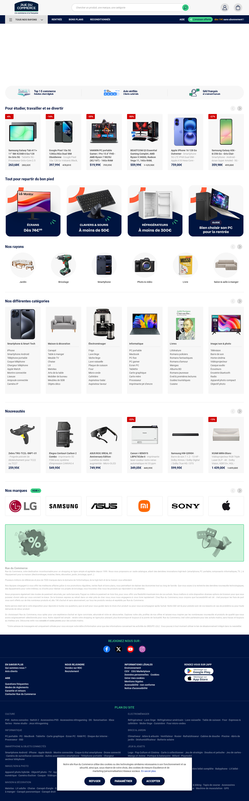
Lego (130, 752)
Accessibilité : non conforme (139, 684)
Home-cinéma (218, 358)
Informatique (136, 343)
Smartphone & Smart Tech (21, 343)
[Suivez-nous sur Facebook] (106, 649)
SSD (21, 739)
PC (21, 736)
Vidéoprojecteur (219, 361)
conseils (43, 621)
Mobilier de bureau (57, 376)
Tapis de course (211, 785)
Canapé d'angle (45, 788)
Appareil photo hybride (17, 772)
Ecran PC (134, 365)
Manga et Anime (137, 755)
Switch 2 (34, 720)
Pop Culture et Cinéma (147, 752)
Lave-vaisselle (193, 720)
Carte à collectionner (172, 752)
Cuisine (174, 384)
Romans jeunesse (179, 372)
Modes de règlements (16, 687)
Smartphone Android (18, 354)
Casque (42, 775)
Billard (175, 755)
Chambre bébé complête (200, 768)
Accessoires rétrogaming (73, 720)
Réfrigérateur (135, 720)
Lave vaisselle (96, 361)
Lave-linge (150, 720)
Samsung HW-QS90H (182, 453)
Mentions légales (133, 681)
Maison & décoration (59, 343)
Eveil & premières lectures (183, 376)
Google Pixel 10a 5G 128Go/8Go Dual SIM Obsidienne (60, 153)
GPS (226, 788)
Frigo (91, 350)
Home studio (20, 723)
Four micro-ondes (176, 723)
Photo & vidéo (144, 282)
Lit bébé (233, 768)
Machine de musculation (209, 788)
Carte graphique (137, 372)
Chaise (51, 361)
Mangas (174, 365)
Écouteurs (216, 369)
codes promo (55, 621)
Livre (185, 282)
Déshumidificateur (146, 739)
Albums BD (175, 369)
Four (91, 369)
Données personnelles (136, 674)
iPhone (11, 350)
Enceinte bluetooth (220, 372)
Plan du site (124, 707)
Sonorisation (100, 720)
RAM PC (81, 736)
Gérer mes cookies (134, 678)
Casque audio (218, 365)
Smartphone (104, 282)
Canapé (52, 350)
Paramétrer (123, 781)
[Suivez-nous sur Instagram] (142, 649)
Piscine (226, 736)
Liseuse (11, 376)
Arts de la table (56, 372)
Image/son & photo (221, 343)
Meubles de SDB (56, 380)
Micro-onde (94, 372)
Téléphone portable (17, 358)
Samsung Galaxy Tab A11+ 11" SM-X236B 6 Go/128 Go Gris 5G (22, 153)
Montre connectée (16, 372)
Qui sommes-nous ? (15, 668)
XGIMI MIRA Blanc (222, 453)
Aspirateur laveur (98, 384)
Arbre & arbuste (150, 736)
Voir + (35, 490)
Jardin (22, 282)
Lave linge (94, 354)
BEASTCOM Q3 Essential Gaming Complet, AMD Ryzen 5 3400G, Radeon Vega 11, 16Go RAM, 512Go (143, 157)
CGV (126, 671)
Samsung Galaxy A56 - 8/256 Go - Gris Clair (224, 152)
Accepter (153, 781)
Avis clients (11, 671)
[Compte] (225, 7)
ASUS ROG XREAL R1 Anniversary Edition (101, 455)
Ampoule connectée (17, 380)
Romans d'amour (179, 361)
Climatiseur (134, 736)
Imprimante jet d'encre (140, 384)
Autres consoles (19, 720)
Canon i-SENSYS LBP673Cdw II (139, 455)
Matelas (52, 369)
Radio (214, 376)
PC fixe (133, 358)
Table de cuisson (211, 720)
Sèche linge (94, 358)
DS (90, 720)
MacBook (29, 736)
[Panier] (238, 7)
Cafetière (93, 376)
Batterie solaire (165, 739)
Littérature (175, 350)
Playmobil (186, 755)
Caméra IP (12, 384)
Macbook (134, 354)
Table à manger (56, 354)
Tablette (133, 369)
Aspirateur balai (97, 380)
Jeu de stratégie (194, 752)
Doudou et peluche (214, 752)
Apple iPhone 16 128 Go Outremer (184, 152)
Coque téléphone (16, 361)
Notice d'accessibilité (136, 688)
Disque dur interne (97, 736)
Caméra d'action (27, 775)
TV (49, 772)
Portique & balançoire (159, 755)
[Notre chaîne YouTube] (130, 649)
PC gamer (134, 361)
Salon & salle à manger (226, 282)
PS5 (7, 720)
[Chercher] (185, 7)
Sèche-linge (145, 723)
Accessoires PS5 (49, 720)
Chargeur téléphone (17, 365)
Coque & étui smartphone (88, 752)
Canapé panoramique (28, 791)
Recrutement (72, 671)
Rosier (177, 736)
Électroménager (97, 343)
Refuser (94, 781)
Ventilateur (167, 736)
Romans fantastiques (181, 358)
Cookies (155, 674)
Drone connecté (112, 752)
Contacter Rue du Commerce (20, 694)
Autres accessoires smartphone (62, 755)
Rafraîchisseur (191, 736)
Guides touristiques (180, 380)
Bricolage (63, 282)
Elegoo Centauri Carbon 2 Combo (63, 455)
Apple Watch (13, 369)
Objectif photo (218, 384)
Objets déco (54, 384)
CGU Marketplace (140, 671)
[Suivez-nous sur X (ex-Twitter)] (118, 649)
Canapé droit (49, 791)
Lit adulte (21, 788)
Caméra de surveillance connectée (25, 755)
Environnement (132, 668)
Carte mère (135, 376)
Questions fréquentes (16, 684)
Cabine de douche (210, 736)
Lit (49, 365)
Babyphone (221, 768)
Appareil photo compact (223, 380)
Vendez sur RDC (73, 668)
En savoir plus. (148, 771)
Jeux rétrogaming (38, 723)
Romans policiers (179, 354)
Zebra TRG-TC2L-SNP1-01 (22, 453)
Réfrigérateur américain (170, 720)
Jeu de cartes (233, 752)
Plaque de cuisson (98, 365)
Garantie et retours (15, 690)
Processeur (135, 380)
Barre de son (217, 354)
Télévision (216, 350)
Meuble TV (53, 358)
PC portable (135, 350)
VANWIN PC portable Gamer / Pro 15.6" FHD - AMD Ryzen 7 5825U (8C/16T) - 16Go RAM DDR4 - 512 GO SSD (102, 157)
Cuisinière (159, 723)
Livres (173, 343)
